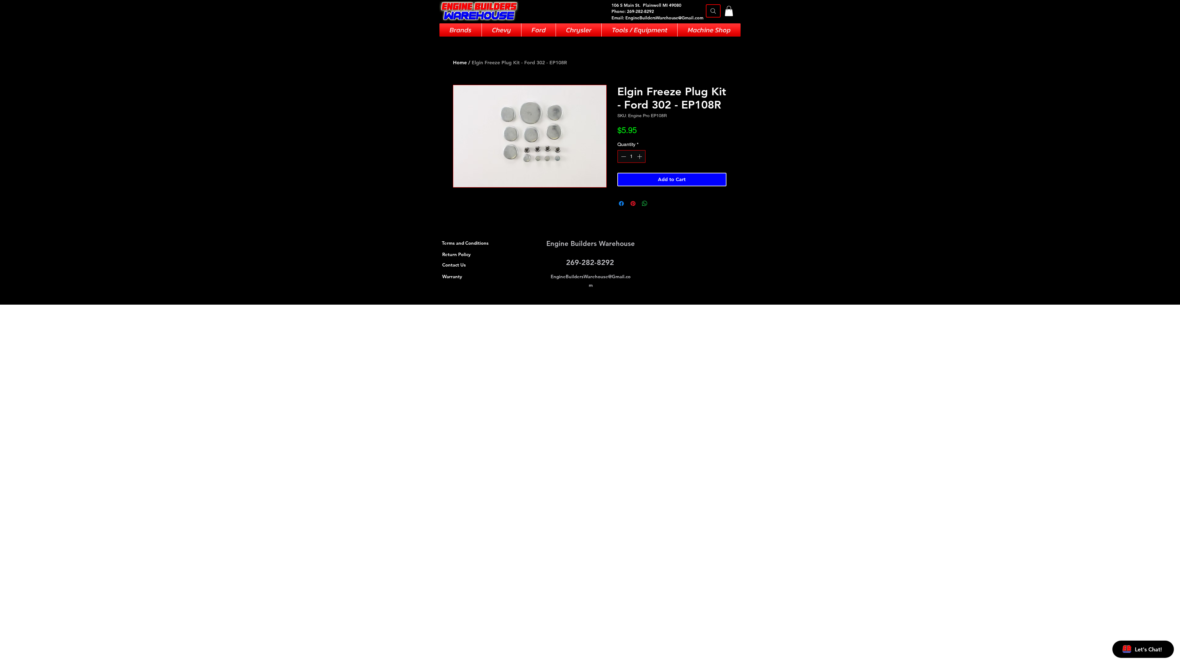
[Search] (713, 11)
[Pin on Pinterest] (633, 203)
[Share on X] (656, 203)
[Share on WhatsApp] (644, 203)
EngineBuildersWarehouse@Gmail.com (664, 18)
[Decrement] (623, 156)
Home (460, 62)
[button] (729, 11)
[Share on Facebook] (621, 203)
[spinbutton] (631, 156)
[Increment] (640, 156)
